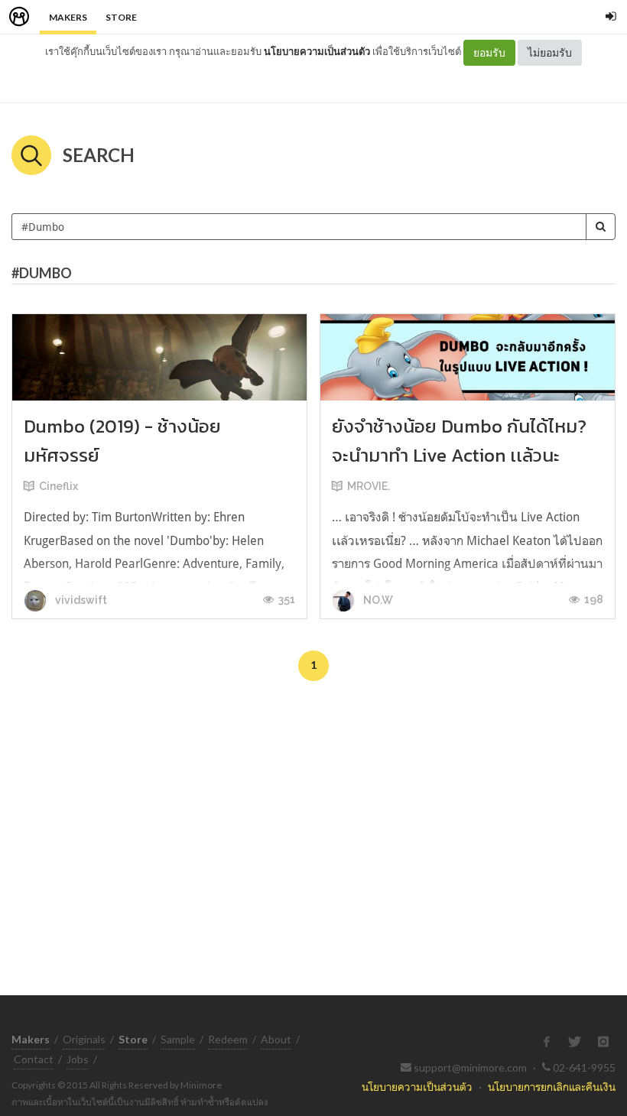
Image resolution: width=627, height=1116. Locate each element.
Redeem (228, 1039)
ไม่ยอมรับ (550, 52)
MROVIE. (368, 486)
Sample (178, 1039)
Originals (84, 1039)
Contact (34, 1059)
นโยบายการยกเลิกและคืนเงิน (552, 1086)
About (276, 1039)
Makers (68, 17)
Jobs (78, 1059)
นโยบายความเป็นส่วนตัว (317, 51)
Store (121, 17)
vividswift (80, 600)
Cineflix (58, 486)
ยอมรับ (489, 52)
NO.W (377, 600)
